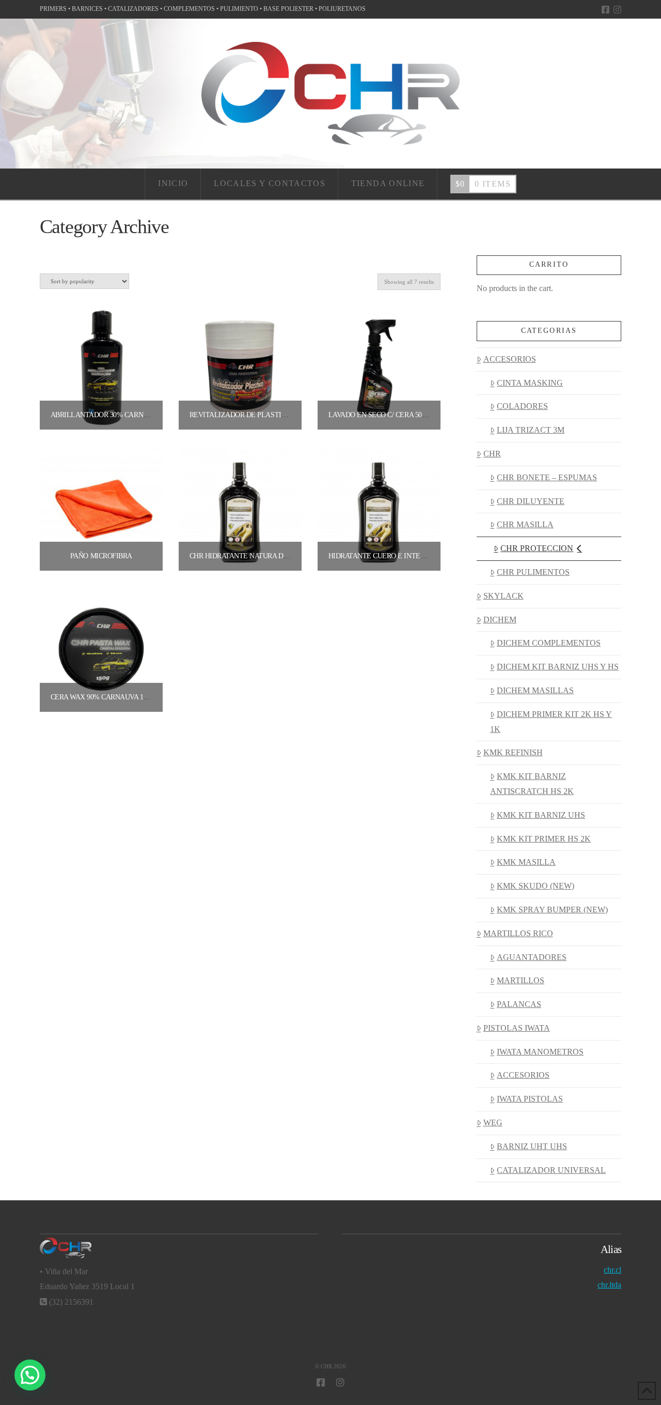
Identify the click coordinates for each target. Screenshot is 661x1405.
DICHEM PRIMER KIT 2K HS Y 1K (551, 722)
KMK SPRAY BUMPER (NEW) (552, 909)
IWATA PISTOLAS (530, 1098)
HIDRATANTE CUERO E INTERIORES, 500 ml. (400, 556)
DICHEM (499, 619)
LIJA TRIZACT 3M (530, 429)
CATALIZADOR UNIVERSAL (551, 1170)
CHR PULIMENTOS (533, 572)
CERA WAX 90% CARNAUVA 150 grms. (112, 697)
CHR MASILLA (525, 524)
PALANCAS (519, 1004)
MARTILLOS (520, 980)
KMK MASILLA (526, 862)
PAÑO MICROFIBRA (101, 556)
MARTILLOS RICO (518, 933)
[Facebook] (605, 9)
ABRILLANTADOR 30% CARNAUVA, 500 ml (119, 415)
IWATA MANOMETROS (540, 1051)
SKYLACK (503, 595)
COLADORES (522, 406)
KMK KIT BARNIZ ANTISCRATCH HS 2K (532, 784)
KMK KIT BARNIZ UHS (541, 815)
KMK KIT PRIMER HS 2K (544, 838)
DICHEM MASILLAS (535, 690)
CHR (492, 453)
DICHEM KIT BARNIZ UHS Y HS (558, 666)
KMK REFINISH (513, 752)
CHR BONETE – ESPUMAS (547, 477)
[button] (29, 1375)
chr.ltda (609, 1284)
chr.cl (612, 1269)
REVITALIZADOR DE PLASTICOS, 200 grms (259, 415)
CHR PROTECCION (536, 548)
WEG (492, 1122)
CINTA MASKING (530, 382)
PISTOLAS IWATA (516, 1028)
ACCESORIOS (509, 359)
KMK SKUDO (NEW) (535, 885)
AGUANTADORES (531, 957)
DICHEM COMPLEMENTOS (549, 642)
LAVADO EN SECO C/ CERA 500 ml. (383, 415)
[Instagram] (617, 9)
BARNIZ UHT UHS (532, 1146)
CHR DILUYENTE (530, 501)
